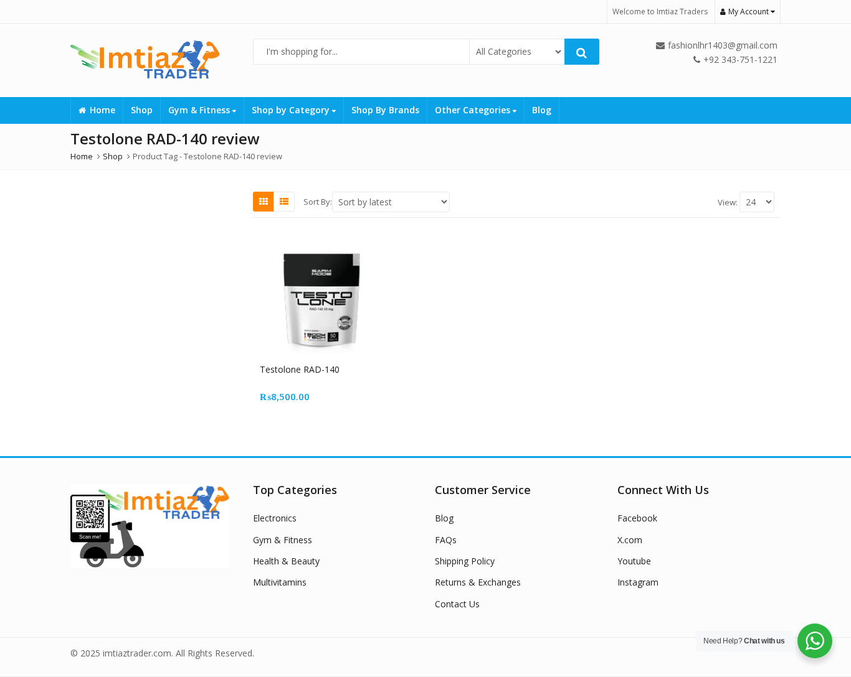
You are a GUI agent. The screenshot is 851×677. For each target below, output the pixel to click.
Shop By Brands (385, 110)
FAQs (446, 540)
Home (102, 110)
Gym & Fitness (200, 110)
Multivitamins (280, 582)
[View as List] (284, 202)
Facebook (637, 518)
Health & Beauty (286, 561)
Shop (142, 110)
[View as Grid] (263, 202)
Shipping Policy (465, 561)
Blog (541, 110)
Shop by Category (292, 110)
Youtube (634, 561)
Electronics (275, 518)
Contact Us (457, 604)
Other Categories (474, 110)
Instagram (637, 582)
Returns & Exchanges (478, 582)
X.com (629, 540)
